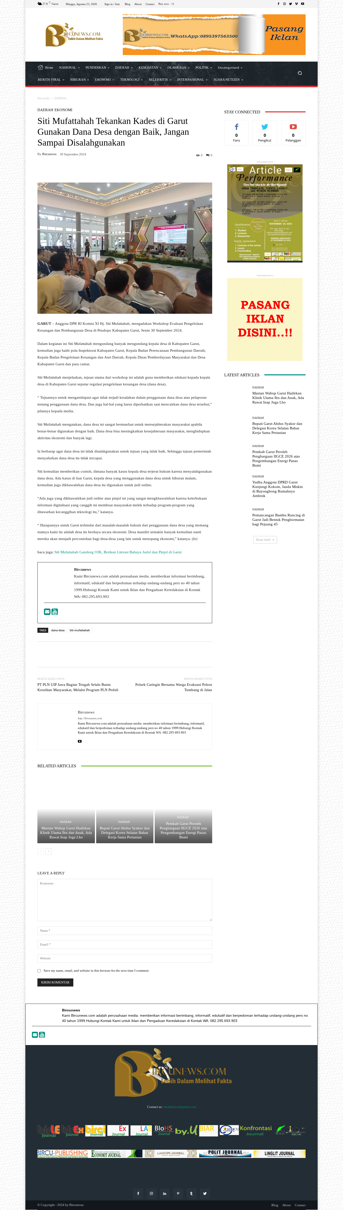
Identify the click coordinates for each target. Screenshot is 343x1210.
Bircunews (49, 154)
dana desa (58, 630)
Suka (236, 124)
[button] (300, 73)
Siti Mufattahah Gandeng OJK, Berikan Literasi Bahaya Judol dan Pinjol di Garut (118, 552)
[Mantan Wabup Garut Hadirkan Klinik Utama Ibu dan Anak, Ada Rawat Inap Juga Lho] (66, 808)
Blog (274, 1205)
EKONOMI (63, 110)
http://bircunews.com (90, 718)
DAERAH (60, 98)
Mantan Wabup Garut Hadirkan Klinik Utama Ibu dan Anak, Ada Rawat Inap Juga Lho (66, 832)
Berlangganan (293, 124)
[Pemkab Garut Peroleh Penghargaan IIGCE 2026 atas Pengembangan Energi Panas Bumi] (183, 808)
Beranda (43, 98)
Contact (300, 1205)
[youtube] (80, 740)
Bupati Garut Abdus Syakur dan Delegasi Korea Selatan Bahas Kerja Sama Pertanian (125, 832)
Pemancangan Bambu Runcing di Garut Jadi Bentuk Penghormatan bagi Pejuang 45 (278, 519)
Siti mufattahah (80, 630)
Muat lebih (263, 539)
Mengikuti (265, 124)
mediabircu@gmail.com (179, 1107)
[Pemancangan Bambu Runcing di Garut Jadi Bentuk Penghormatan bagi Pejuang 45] (236, 517)
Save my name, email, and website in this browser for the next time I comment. (96, 970)
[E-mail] (47, 613)
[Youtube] (54, 613)
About (286, 1205)
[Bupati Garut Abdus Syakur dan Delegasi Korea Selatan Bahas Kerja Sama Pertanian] (125, 808)
